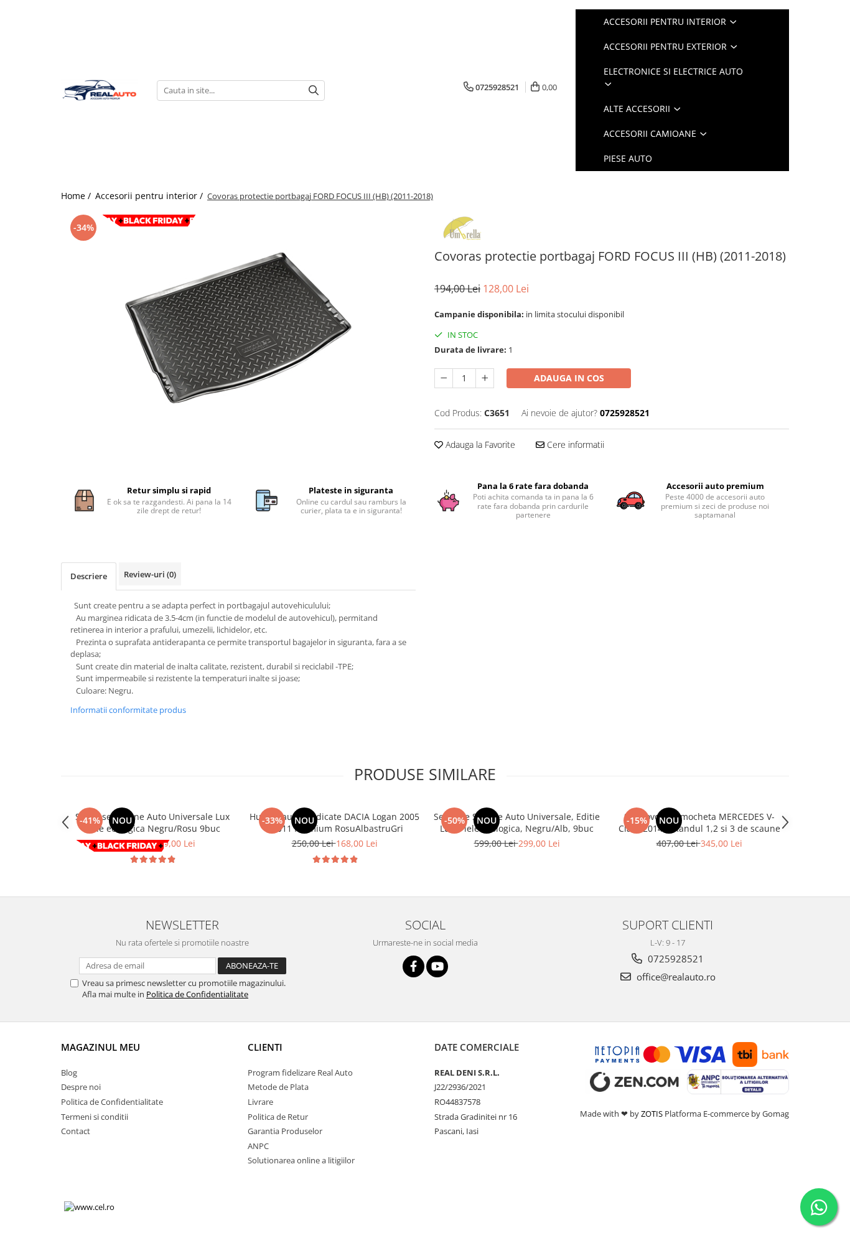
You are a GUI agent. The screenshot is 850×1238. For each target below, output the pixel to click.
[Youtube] (437, 966)
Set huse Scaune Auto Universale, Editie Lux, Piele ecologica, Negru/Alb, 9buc (517, 822)
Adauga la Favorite (479, 444)
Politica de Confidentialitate (197, 994)
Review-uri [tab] (150, 574)
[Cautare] (313, 90)
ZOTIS (652, 1113)
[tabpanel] (238, 330)
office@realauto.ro (675, 976)
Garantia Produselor (285, 1131)
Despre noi (81, 1086)
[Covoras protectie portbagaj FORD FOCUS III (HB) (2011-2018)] (238, 330)
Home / (77, 196)
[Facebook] (413, 966)
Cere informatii (574, 444)
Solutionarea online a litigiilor (301, 1160)
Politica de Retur (278, 1116)
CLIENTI (265, 1047)
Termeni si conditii (94, 1116)
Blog (69, 1072)
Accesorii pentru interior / (150, 196)
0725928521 (674, 958)
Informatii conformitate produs (128, 709)
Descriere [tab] (88, 576)
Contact (75, 1131)
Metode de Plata (278, 1086)
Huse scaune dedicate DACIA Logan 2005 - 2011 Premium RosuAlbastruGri (334, 822)
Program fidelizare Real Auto (300, 1072)
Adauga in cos (569, 378)
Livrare (260, 1101)
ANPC (258, 1146)
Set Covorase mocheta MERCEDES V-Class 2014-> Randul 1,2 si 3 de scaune (699, 822)
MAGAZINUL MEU (100, 1047)
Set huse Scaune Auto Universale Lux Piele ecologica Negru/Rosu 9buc (152, 822)
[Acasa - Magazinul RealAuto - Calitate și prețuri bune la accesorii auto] (99, 90)
